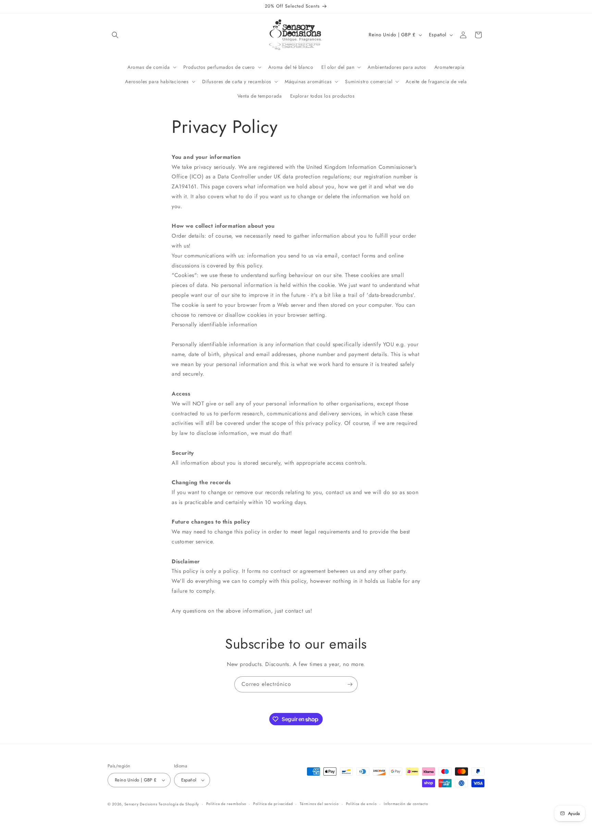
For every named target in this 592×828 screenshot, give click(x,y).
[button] (115, 34)
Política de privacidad (273, 803)
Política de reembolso (226, 803)
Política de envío (361, 803)
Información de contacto (406, 803)
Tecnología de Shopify (179, 804)
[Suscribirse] (349, 684)
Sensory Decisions (140, 804)
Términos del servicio (319, 803)
